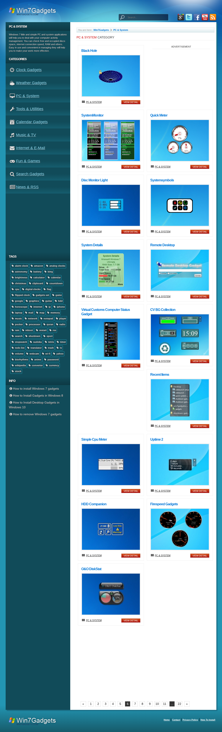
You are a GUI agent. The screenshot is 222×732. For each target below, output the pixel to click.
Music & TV (26, 135)
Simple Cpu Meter (94, 439)
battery (37, 271)
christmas (20, 283)
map (41, 312)
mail (30, 312)
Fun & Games (28, 161)
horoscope (20, 306)
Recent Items (159, 374)
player (62, 318)
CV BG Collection (162, 310)
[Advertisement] (39, 223)
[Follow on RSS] (212, 17)
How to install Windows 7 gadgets (36, 388)
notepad (48, 318)
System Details (92, 245)
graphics (33, 301)
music (18, 318)
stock (17, 371)
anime (37, 359)
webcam (34, 353)
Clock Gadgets (29, 70)
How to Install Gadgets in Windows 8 (38, 395)
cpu (16, 289)
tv (60, 347)
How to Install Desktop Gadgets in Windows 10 (34, 405)
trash (50, 347)
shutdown (34, 336)
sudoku (37, 342)
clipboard (37, 283)
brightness (20, 277)
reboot (29, 330)
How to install (208, 720)
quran (49, 324)
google (18, 301)
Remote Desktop (162, 245)
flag (48, 289)
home (167, 720)
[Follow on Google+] (180, 17)
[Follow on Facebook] (196, 17)
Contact (176, 720)
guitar (48, 301)
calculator (39, 277)
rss (54, 330)
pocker (18, 324)
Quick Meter (158, 115)
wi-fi (47, 353)
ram (16, 330)
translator (36, 347)
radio (62, 324)
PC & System (27, 96)
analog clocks (57, 265)
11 (164, 704)
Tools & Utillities (29, 109)
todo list (19, 347)
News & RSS (27, 187)
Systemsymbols (162, 180)
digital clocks (33, 289)
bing (50, 271)
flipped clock (22, 295)
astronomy (20, 271)
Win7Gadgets (101, 30)
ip (49, 306)
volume (18, 353)
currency (53, 365)
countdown (56, 283)
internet (37, 306)
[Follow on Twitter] (188, 17)
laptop (18, 312)
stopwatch (20, 342)
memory (55, 312)
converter (37, 365)
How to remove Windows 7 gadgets (37, 414)
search (18, 336)
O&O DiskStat (91, 569)
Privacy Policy (190, 720)
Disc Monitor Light (94, 180)
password (53, 359)
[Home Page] (34, 11)
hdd (60, 301)
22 (179, 704)
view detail (131, 102)
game (58, 295)
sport (49, 336)
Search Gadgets (30, 174)
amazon (38, 265)
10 (157, 704)
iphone (60, 306)
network (32, 318)
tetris (50, 342)
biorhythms (21, 359)
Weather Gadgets (31, 83)
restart (43, 330)
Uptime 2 (156, 439)
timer (62, 342)
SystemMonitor (92, 115)
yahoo (60, 353)
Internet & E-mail (30, 148)
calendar (55, 277)
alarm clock (21, 265)
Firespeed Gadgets (164, 504)
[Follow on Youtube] (204, 17)
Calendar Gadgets (32, 122)
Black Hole (89, 51)
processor (34, 324)
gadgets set (42, 295)
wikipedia (20, 365)
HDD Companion (93, 504)
